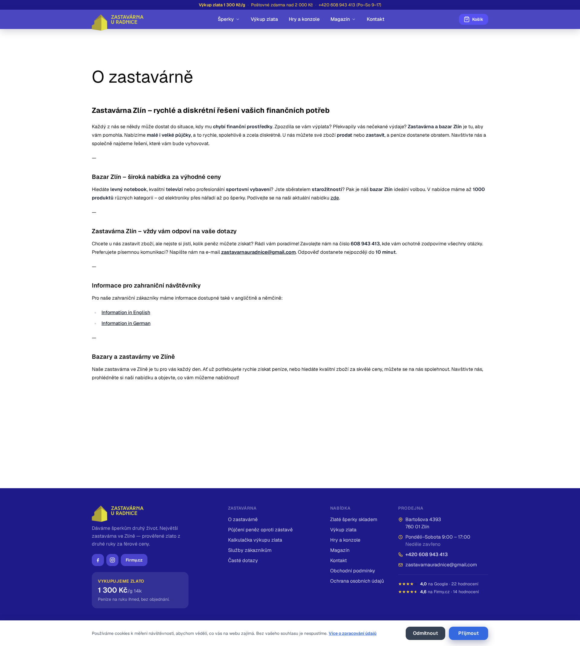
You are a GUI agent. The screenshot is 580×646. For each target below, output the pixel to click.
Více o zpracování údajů (352, 633)
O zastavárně (243, 519)
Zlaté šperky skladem (353, 519)
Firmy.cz (134, 560)
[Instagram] (112, 560)
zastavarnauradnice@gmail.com (441, 565)
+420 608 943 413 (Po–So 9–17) (350, 5)
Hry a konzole (304, 19)
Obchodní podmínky (352, 571)
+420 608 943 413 (426, 554)
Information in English (126, 312)
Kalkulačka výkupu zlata (255, 540)
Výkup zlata (264, 19)
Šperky (226, 19)
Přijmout (468, 633)
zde (334, 198)
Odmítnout (425, 633)
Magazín (340, 19)
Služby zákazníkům (250, 550)
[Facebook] (98, 560)
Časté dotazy (243, 560)
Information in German (126, 323)
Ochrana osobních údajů (357, 581)
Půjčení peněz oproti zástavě (260, 530)
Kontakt (376, 19)
